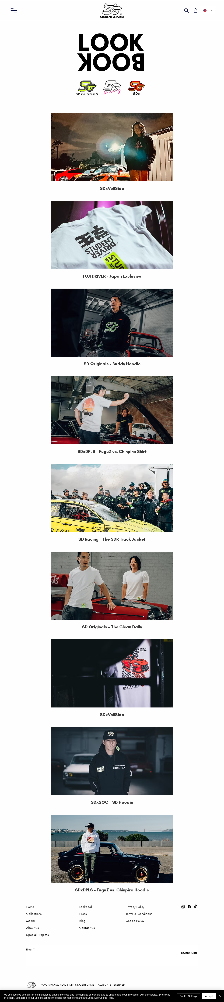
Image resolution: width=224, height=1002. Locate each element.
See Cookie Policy (104, 997)
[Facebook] (189, 907)
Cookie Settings (188, 996)
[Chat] (186, 10)
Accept (209, 996)
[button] (14, 10)
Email (29, 949)
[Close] (220, 996)
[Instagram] (183, 907)
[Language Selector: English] (208, 10)
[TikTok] (195, 907)
